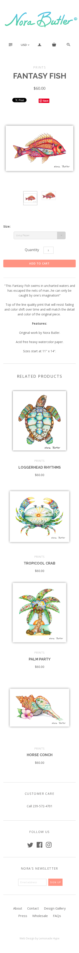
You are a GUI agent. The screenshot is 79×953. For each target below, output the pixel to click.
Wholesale (40, 915)
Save (45, 100)
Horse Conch (39, 755)
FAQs (57, 915)
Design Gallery (55, 908)
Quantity (32, 249)
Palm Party (39, 659)
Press (22, 915)
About (17, 908)
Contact (33, 908)
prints (39, 461)
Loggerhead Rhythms (39, 467)
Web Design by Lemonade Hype (39, 938)
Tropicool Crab (39, 563)
